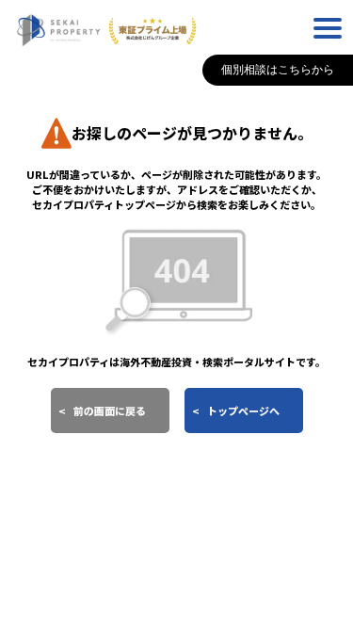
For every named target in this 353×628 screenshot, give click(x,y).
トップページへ (243, 410)
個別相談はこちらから (277, 69)
